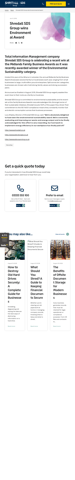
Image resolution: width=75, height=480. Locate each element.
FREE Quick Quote (56, 4)
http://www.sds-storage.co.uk (16, 135)
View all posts (60, 234)
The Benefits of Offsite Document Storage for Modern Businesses (60, 282)
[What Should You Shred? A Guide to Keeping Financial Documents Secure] (37, 250)
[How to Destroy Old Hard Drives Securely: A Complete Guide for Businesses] (15, 250)
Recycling (9, 145)
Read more (11, 326)
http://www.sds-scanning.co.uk (17, 139)
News (12, 10)
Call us (18, 205)
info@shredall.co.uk (55, 201)
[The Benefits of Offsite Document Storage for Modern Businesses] (60, 250)
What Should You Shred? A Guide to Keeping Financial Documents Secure (37, 282)
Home (6, 10)
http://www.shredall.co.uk (15, 130)
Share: (12, 42)
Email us (52, 205)
